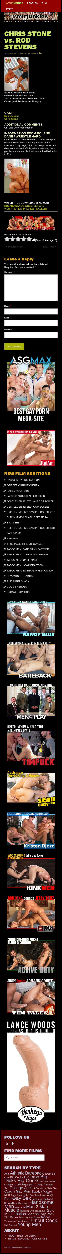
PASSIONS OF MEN (18, 490)
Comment (9, 272)
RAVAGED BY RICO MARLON (23, 480)
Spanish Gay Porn (40, 1214)
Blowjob (52, 1181)
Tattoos (45, 1217)
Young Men (29, 1224)
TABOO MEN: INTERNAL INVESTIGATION (30, 570)
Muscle (11, 1210)
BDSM (47, 1173)
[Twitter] (7, 1143)
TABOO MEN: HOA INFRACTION (25, 565)
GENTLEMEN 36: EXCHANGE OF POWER (30, 501)
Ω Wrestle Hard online (27, 53)
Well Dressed (10, 1225)
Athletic (17, 1173)
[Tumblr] (12, 1143)
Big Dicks (32, 1177)
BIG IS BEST (14, 522)
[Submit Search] (6, 1158)
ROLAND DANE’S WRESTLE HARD (24, 205)
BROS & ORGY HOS (18, 592)
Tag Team (29, 1218)
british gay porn (25, 1184)
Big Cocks (16, 1177)
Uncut (27, 1221)
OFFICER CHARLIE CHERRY (23, 485)
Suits (21, 1217)
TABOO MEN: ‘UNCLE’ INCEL (23, 560)
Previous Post (15, 246)
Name (7, 306)
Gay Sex (21, 1198)
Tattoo (37, 1217)
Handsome (23, 1203)
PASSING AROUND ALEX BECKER (26, 496)
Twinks (20, 1221)
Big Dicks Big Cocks (25, 1178)
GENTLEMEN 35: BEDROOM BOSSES (28, 506)
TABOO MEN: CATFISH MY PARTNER (28, 549)
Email (7, 318)
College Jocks (22, 1187)
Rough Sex (40, 1211)
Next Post (48, 246)
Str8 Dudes (11, 1217)
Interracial (20, 1207)
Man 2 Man (37, 1206)
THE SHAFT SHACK (18, 581)
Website (8, 329)
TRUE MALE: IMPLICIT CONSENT (26, 543)
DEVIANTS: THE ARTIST (20, 576)
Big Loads (44, 1181)
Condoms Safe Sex (46, 1188)
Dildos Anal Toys (31, 1195)
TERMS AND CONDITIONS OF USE (27, 1238)
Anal (6, 1173)
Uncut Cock (44, 1220)
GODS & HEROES (17, 586)
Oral (32, 1210)
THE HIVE (12, 538)
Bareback (34, 1173)
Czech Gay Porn (17, 1191)
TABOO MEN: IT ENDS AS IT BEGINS (27, 554)
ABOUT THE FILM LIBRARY (23, 1235)
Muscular (24, 1211)
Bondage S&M (10, 1185)
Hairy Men (37, 1199)
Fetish (43, 1195)
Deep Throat (16, 1195)
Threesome (10, 1221)
